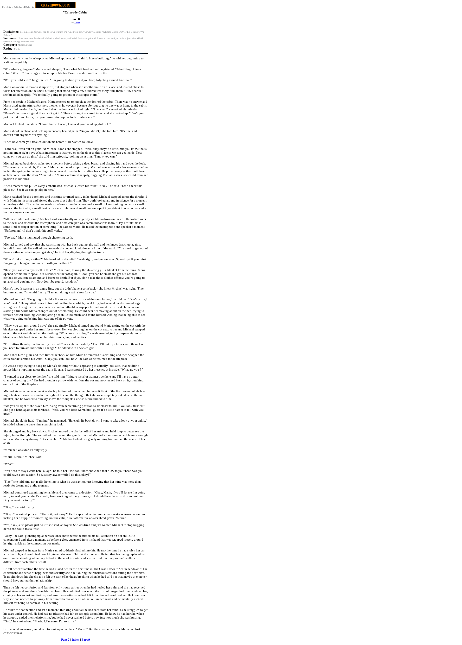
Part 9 (86, 639)
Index (75, 639)
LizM (77, 22)
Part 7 (65, 639)
